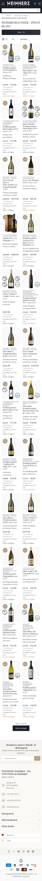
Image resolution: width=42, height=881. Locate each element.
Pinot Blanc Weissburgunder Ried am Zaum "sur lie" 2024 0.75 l (31, 409)
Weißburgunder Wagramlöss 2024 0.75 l (10, 576)
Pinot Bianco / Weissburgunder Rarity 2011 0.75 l (10, 353)
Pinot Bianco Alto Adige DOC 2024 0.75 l (30, 72)
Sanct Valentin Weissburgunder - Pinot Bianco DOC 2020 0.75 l (30, 127)
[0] (39, 3)
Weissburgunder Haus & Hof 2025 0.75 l (30, 465)
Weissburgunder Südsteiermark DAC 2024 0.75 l (30, 300)
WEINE (8, 16)
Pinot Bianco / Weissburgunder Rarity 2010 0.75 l (10, 520)
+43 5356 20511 (12, 794)
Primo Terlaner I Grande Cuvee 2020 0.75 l (30, 520)
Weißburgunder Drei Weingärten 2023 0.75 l (10, 70)
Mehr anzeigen (21, 728)
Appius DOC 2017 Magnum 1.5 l (10, 239)
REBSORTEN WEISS (21, 16)
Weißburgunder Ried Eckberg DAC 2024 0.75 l (10, 409)
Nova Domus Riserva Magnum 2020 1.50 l (30, 353)
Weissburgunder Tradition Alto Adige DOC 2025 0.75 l (10, 465)
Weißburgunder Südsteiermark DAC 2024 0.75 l (9, 632)
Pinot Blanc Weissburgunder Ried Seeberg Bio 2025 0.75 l (10, 692)
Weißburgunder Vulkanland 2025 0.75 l (29, 690)
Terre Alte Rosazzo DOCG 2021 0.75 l (31, 181)
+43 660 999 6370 (13, 800)
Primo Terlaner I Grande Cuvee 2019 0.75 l (11, 296)
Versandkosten (7, 89)
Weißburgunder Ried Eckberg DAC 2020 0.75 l (10, 129)
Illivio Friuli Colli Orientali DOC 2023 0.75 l (31, 573)
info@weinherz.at (12, 807)
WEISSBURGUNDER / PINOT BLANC (14, 18)
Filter (19, 32)
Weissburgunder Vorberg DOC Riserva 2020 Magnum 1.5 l (30, 241)
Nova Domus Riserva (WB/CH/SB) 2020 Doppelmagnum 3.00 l (10, 184)
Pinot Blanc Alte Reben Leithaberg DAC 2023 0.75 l (30, 633)
